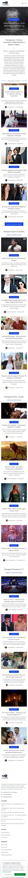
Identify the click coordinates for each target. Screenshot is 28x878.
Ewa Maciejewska (5, 832)
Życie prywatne (14, 19)
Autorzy (3, 829)
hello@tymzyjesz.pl (7, 796)
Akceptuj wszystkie (20, 874)
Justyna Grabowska (5, 835)
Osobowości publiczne (6, 849)
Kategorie (4, 841)
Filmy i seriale (14, 422)
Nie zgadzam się (8, 874)
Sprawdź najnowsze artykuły (14, 224)
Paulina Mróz (4, 837)
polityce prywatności (6, 871)
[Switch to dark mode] (22, 3)
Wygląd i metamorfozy (6, 855)
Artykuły (4, 801)
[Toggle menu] (25, 3)
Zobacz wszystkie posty (14, 235)
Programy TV (14, 596)
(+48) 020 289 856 (7, 794)
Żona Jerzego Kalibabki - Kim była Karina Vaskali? (12, 812)
